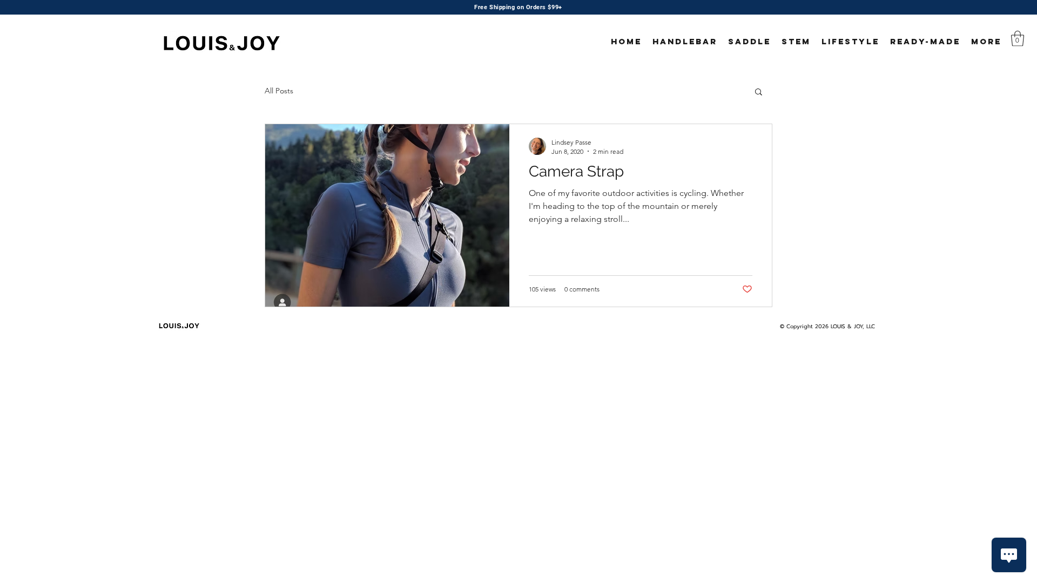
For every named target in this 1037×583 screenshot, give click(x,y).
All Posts (279, 91)
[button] (1017, 38)
